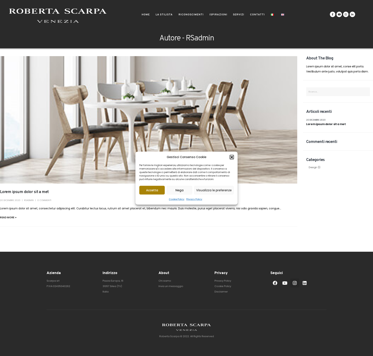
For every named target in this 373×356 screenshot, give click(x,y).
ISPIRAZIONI (218, 14)
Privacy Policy (194, 199)
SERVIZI (238, 14)
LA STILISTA (164, 14)
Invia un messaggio (171, 286)
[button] (232, 157)
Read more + (8, 217)
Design (313, 167)
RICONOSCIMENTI (191, 14)
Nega (179, 190)
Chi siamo (165, 280)
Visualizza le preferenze (214, 190)
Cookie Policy (176, 199)
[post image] (148, 120)
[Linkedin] (304, 283)
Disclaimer (221, 291)
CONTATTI (257, 14)
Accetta (152, 190)
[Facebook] (332, 14)
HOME (146, 14)
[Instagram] (346, 14)
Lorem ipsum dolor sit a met (24, 192)
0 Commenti (44, 200)
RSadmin (29, 200)
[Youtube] (339, 14)
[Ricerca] (365, 91)
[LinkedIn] (352, 14)
